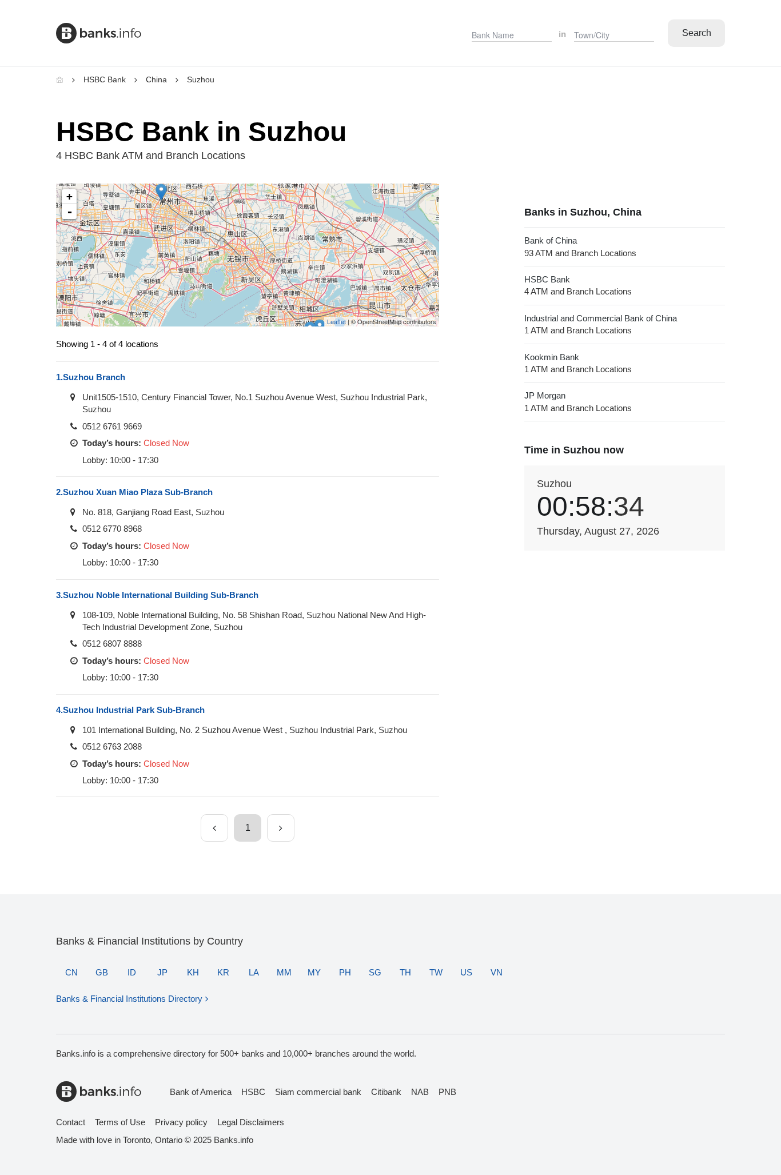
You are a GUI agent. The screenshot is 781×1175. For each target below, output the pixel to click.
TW (436, 972)
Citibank (386, 1092)
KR (223, 972)
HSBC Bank (104, 79)
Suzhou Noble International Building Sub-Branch (157, 595)
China (156, 79)
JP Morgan (578, 401)
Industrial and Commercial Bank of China (600, 324)
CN (71, 972)
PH (345, 972)
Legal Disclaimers (250, 1122)
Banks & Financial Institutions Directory (129, 998)
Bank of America (201, 1092)
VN (497, 972)
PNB (447, 1092)
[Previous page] (214, 828)
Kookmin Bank (578, 363)
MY (314, 972)
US (466, 972)
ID (131, 972)
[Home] (59, 79)
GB (101, 972)
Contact (70, 1122)
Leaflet (336, 321)
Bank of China (580, 246)
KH (193, 972)
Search (696, 33)
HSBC (253, 1092)
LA (254, 972)
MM (284, 972)
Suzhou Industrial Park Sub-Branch (130, 710)
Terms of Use (120, 1122)
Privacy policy (181, 1122)
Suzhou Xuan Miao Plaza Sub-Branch (134, 492)
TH (405, 972)
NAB (420, 1092)
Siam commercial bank (318, 1092)
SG (375, 972)
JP (162, 972)
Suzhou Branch (90, 377)
